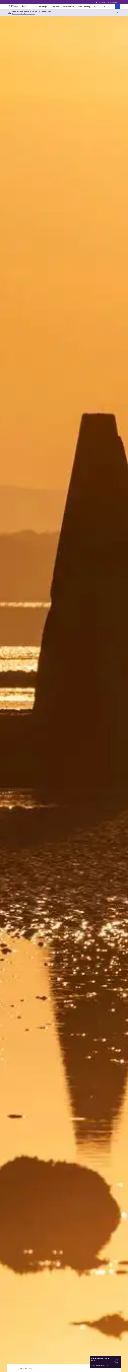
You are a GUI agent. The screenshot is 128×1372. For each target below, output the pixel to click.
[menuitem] (43, 6)
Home (20, 1368)
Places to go (43, 7)
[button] (117, 12)
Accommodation (68, 7)
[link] (117, 6)
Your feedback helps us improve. (23, 14)
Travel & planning (84, 7)
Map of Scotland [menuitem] (99, 7)
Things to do (55, 7)
